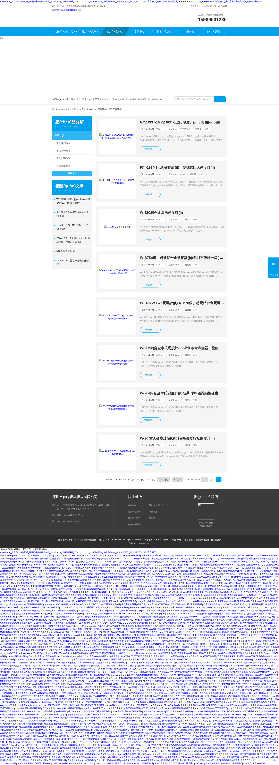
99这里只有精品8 (97, 626)
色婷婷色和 (168, 665)
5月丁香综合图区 (69, 699)
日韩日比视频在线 (43, 763)
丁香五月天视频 (145, 671)
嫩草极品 (272, 629)
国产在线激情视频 (131, 650)
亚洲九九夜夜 (6, 555)
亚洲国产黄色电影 (200, 733)
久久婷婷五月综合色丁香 (151, 696)
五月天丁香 (167, 690)
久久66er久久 (81, 626)
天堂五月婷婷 (47, 714)
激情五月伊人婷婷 (107, 564)
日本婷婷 (144, 730)
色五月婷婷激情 (263, 555)
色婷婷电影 (148, 742)
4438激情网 (175, 742)
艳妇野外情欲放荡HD (163, 671)
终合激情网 (84, 644)
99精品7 (120, 671)
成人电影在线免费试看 (222, 623)
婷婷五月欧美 (103, 580)
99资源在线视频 (193, 568)
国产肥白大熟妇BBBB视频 (224, 717)
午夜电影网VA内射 (80, 555)
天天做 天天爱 (218, 616)
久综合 (58, 586)
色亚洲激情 (133, 696)
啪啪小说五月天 (120, 745)
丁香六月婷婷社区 (247, 568)
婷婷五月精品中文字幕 (43, 675)
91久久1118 (121, 586)
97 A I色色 (132, 595)
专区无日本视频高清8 (38, 571)
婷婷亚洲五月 (64, 751)
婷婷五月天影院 (56, 687)
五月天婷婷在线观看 (16, 711)
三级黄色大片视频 (233, 604)
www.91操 (4, 699)
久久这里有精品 (243, 745)
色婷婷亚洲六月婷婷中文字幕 (16, 650)
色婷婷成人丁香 (55, 733)
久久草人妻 (211, 723)
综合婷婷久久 (74, 711)
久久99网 (92, 577)
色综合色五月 (80, 671)
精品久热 (11, 684)
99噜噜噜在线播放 (232, 748)
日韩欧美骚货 (23, 580)
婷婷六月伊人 (35, 595)
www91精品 (196, 671)
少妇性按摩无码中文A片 (163, 733)
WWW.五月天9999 (180, 723)
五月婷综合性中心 (200, 757)
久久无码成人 (62, 739)
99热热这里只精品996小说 (263, 583)
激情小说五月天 (160, 571)
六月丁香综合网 (183, 748)
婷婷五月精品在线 (227, 681)
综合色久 (217, 607)
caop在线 (132, 687)
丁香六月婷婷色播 (71, 705)
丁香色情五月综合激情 (249, 723)
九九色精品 (142, 647)
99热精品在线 (247, 561)
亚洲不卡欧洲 (157, 687)
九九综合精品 (156, 659)
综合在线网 (192, 745)
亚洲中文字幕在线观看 (222, 675)
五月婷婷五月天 (38, 650)
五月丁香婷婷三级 (172, 644)
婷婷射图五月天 (109, 717)
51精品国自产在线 (270, 727)
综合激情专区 (256, 598)
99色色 (76, 568)
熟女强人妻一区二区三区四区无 (169, 681)
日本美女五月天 (218, 730)
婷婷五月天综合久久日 (164, 763)
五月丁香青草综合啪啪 (176, 586)
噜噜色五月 (113, 610)
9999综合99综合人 (13, 607)
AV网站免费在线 (200, 610)
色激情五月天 (162, 699)
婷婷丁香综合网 (59, 760)
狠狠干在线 (126, 668)
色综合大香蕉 (92, 623)
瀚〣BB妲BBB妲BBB (146, 653)
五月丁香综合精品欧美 (268, 739)
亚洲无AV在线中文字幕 (201, 558)
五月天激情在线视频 (120, 629)
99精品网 (71, 574)
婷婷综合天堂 (120, 616)
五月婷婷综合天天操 (14, 714)
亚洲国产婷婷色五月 (246, 656)
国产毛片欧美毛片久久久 (92, 561)
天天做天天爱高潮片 (214, 699)
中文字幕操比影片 (145, 763)
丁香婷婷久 (146, 555)
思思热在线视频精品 (268, 595)
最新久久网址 (11, 717)
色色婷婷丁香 (263, 568)
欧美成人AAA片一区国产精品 (234, 727)
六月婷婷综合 (125, 751)
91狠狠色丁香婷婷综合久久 (188, 607)
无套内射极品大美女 (71, 586)
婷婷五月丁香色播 (203, 675)
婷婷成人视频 (111, 561)
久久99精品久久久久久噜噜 (123, 623)
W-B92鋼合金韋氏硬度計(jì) (161, 213)
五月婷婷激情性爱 (126, 684)
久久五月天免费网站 (154, 580)
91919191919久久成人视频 (15, 739)
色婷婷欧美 (260, 699)
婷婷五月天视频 (197, 723)
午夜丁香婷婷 (102, 687)
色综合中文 (238, 751)
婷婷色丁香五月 (113, 668)
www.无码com (40, 564)
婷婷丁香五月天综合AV (63, 626)
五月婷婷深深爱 (212, 644)
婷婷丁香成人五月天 (24, 671)
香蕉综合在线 (93, 607)
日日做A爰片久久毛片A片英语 (40, 629)
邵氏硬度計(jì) (63, 165)
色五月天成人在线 (124, 564)
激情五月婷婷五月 (62, 555)
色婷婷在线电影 (177, 638)
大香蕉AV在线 (64, 561)
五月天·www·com (218, 757)
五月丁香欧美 (183, 574)
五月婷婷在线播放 (102, 662)
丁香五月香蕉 (104, 613)
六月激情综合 (114, 742)
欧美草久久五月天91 (143, 564)
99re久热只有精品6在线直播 (237, 583)
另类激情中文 (160, 757)
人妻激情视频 (168, 623)
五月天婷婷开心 (55, 705)
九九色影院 (57, 613)
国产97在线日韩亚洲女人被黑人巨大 (42, 619)
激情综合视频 (241, 705)
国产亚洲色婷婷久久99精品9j (179, 711)
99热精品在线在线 (79, 653)
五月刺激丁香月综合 (185, 763)
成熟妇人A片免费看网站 (193, 727)
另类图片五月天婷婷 (166, 635)
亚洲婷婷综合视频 (173, 720)
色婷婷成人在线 (140, 678)
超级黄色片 (29, 638)
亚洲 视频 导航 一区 (217, 687)
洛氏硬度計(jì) (63, 143)
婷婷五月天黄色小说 (36, 730)
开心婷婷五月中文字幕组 (177, 647)
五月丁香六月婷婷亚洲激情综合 (27, 723)
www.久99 (163, 632)
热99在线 (19, 561)
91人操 (160, 760)
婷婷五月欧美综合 (145, 604)
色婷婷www (16, 592)
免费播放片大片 (45, 592)
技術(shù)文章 (164, 31)
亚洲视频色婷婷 (36, 739)
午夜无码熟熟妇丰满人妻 (14, 629)
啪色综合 (247, 763)
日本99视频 (251, 586)
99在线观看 (12, 656)
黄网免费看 (239, 629)
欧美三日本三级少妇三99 (239, 708)
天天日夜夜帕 (173, 757)
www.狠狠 (74, 717)
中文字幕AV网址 (128, 604)
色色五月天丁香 (30, 592)
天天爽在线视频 (71, 644)
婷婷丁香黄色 (84, 629)
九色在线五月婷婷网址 (259, 696)
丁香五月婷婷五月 (32, 607)
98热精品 (113, 638)
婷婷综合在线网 (56, 736)
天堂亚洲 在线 (23, 613)
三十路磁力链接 (146, 568)
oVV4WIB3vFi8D (118, 613)
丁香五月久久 (215, 684)
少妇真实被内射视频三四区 (68, 708)
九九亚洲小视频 (117, 748)
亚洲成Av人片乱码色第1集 (42, 754)
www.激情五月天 (96, 681)
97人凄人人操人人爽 (16, 604)
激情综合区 (221, 598)
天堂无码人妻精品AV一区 (248, 564)
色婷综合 (138, 583)
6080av (111, 632)
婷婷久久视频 (171, 580)
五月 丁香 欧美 (141, 723)
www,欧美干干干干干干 (193, 592)
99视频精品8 (61, 711)
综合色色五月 (174, 577)
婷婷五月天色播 (37, 583)
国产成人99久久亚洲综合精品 (149, 736)
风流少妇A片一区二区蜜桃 (185, 690)
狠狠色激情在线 (107, 586)
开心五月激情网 (264, 586)
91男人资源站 (155, 739)
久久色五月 (142, 739)
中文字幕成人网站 (263, 561)
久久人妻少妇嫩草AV (188, 616)
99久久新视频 (259, 684)
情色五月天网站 (178, 650)
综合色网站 (86, 708)
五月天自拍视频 (32, 558)
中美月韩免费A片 (261, 757)
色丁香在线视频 (247, 571)
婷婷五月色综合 (200, 687)
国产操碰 (130, 748)
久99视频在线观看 (99, 714)
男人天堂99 (105, 623)
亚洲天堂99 (86, 568)
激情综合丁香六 (94, 671)
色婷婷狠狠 (257, 687)
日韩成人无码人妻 (27, 647)
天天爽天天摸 (93, 665)
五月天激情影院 (103, 699)
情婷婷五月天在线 (182, 671)
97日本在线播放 (232, 650)
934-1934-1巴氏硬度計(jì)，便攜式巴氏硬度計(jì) (177, 167)
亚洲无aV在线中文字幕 (146, 684)
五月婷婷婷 (99, 751)
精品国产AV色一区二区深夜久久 (94, 720)
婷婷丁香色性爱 (22, 644)
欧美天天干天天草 (268, 733)
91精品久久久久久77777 (103, 730)
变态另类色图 (6, 687)
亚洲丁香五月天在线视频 (116, 681)
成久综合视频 (53, 748)
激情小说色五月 (237, 690)
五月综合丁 (67, 568)
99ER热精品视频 (61, 717)
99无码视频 (90, 760)
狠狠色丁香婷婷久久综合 (204, 571)
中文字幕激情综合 (46, 711)
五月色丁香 (120, 555)
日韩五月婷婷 (260, 702)
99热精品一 (206, 717)
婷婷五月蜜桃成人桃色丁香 (87, 647)
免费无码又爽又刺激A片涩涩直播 (15, 742)
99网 (97, 678)
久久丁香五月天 (182, 558)
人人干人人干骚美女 (88, 564)
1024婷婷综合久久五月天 (49, 702)
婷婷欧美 (91, 583)
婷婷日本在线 (45, 720)
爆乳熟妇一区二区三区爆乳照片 (244, 754)
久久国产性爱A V (26, 668)
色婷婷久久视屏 (18, 751)
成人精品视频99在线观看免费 (42, 577)
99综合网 (76, 561)
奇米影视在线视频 (174, 678)
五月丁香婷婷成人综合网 (166, 568)
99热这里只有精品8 (258, 736)
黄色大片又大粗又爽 (108, 684)
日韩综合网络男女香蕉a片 (63, 589)
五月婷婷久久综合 (264, 656)
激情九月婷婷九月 (66, 647)
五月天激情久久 (7, 708)
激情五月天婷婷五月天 (227, 723)
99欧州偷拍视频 (137, 632)
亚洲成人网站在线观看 (151, 717)
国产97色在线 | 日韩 (34, 681)
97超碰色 (19, 708)
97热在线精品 (169, 601)
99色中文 (161, 711)
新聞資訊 (153, 511)
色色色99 (7, 723)
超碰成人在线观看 (169, 616)
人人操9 (59, 644)
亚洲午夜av (55, 665)
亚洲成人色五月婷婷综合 (68, 745)
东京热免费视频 (69, 727)
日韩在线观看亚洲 (208, 564)
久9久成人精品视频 (251, 604)
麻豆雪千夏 (239, 675)
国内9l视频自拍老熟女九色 (180, 571)
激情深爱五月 (122, 632)
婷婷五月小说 (74, 690)
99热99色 (217, 574)
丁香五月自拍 (50, 561)
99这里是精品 (243, 598)
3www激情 (41, 748)
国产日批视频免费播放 (129, 638)
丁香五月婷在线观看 (65, 638)
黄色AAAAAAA (25, 653)
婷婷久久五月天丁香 (206, 555)
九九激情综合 (66, 607)
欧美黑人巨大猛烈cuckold (141, 754)
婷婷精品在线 (212, 702)
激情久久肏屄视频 (203, 589)
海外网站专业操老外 (105, 733)
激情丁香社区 (127, 656)
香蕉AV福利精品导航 (100, 644)
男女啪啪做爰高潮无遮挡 (193, 644)
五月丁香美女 (242, 681)
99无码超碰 (59, 675)
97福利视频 (253, 705)
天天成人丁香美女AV (254, 675)
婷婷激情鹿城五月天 (233, 592)
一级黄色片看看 (216, 583)
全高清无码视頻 (267, 678)
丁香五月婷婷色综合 (214, 592)
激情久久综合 (169, 583)
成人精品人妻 (68, 742)
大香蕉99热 (180, 623)
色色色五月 (205, 730)
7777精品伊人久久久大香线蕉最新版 (36, 632)
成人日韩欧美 (83, 727)
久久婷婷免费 (17, 665)
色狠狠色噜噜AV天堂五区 (18, 678)
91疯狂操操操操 (134, 586)
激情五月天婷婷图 (208, 656)
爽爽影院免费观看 (203, 619)
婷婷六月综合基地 (58, 668)
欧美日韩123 (41, 733)
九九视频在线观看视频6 (153, 720)
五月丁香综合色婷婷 (261, 708)
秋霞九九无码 (72, 675)
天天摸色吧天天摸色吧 (159, 629)
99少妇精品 (102, 558)
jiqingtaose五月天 (168, 595)
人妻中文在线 (248, 626)
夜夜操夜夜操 (62, 604)
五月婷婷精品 (69, 757)
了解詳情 (148, 149)
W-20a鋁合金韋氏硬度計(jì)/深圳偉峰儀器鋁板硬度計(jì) (182, 393)
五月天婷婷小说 (43, 589)
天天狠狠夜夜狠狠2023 (122, 583)
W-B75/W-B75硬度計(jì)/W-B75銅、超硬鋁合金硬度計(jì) (182, 303)
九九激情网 (38, 727)
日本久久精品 (223, 577)
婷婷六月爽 (76, 662)
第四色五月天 (270, 687)
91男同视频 (81, 601)
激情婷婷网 (236, 577)
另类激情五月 (124, 690)
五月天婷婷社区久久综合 (224, 647)
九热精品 (65, 656)
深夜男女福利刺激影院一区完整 (261, 589)
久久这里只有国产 (54, 650)
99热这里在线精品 (214, 580)
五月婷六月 (114, 601)
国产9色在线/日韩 (182, 665)
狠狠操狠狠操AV (178, 745)
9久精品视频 (82, 619)
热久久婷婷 (134, 607)
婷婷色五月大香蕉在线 (56, 610)
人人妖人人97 (209, 751)
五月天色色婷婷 (70, 592)
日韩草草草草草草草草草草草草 (197, 659)
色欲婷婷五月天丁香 (63, 723)
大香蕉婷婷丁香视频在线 (105, 690)
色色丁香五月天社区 (167, 653)
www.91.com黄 (40, 705)
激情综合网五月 (171, 760)
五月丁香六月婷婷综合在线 (137, 641)
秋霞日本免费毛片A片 (134, 577)
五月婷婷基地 (137, 690)
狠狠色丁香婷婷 (207, 708)
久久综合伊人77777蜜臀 (112, 665)
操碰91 (111, 635)
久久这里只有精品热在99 (42, 586)
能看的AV (13, 647)
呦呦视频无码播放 (236, 595)
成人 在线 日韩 (100, 635)
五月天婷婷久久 (234, 626)
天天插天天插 (145, 616)
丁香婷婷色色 (109, 671)
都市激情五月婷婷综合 (50, 558)
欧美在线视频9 (205, 745)
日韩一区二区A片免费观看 (108, 760)
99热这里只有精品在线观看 (228, 555)
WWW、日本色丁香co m (131, 727)
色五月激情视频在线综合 (228, 571)
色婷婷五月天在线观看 (166, 561)
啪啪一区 (66, 678)
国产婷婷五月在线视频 (264, 635)
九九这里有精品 (76, 604)
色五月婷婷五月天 (128, 601)
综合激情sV (8, 760)
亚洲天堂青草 (60, 714)
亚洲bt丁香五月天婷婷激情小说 (197, 720)
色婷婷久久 (189, 589)
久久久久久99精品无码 (91, 650)
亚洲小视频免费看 (39, 742)
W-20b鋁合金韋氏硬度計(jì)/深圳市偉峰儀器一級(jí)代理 (182, 348)
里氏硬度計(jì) (63, 151)
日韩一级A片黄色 (136, 681)
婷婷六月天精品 (231, 699)
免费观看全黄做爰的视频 (247, 558)
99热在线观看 (219, 635)
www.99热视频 (71, 564)
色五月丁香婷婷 (140, 668)
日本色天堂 (174, 632)
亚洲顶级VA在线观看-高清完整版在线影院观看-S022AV (216, 739)
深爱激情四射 (149, 711)
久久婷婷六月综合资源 (120, 580)
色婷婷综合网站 (84, 616)
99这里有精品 (192, 650)
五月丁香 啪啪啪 (119, 696)
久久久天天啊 (209, 598)
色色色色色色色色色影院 (215, 595)
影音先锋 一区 (60, 580)
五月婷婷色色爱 (20, 595)
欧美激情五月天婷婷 (198, 684)
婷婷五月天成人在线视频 (127, 730)
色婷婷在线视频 (67, 730)
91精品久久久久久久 (124, 653)
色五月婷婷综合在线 (227, 601)
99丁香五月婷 (189, 613)
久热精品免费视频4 (218, 610)
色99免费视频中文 (86, 699)
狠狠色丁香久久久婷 (94, 604)
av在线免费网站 (96, 619)
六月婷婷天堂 (187, 736)
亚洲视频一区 (202, 714)
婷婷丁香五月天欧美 (158, 730)
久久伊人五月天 (247, 730)
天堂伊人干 (255, 574)
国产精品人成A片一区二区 (239, 687)
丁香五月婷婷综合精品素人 (211, 742)
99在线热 (145, 607)
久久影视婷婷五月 (8, 693)
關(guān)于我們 (90, 31)
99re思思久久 (234, 610)
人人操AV (214, 714)
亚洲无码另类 (86, 696)
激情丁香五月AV (162, 604)
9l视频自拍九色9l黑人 (164, 662)
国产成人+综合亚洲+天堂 (39, 641)
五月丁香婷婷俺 (69, 595)
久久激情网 (38, 623)
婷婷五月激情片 (158, 626)
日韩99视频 (27, 564)
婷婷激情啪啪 (17, 558)
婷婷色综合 (32, 711)
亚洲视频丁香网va (23, 757)
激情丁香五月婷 (40, 659)
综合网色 (23, 656)
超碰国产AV (60, 574)
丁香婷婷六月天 (125, 589)
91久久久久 (89, 763)
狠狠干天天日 (268, 580)
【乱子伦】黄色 (100, 632)
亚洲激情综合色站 (159, 589)
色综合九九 (187, 751)
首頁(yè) (75, 109)
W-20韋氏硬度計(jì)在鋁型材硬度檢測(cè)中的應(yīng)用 (73, 201)
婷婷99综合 (88, 662)
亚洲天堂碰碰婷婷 (269, 690)
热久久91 (255, 607)
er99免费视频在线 (182, 739)
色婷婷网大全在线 (57, 571)
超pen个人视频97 (68, 619)
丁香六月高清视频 (103, 711)
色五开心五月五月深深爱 (61, 671)
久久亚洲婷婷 (160, 754)
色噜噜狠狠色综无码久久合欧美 (85, 748)
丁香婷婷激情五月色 (102, 696)
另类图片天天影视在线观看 (192, 705)
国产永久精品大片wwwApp (37, 665)
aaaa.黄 (274, 696)
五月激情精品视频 (35, 604)
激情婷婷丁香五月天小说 (73, 702)
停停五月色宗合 (206, 629)
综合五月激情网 (267, 748)
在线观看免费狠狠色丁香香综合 (161, 702)
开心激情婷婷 (263, 577)
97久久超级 (11, 763)
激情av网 (110, 705)
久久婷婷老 (271, 730)
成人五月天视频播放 (20, 583)
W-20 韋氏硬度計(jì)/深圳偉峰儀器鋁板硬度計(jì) (177, 438)
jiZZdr (70, 598)
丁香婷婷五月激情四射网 (116, 619)
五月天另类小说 (208, 568)
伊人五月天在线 (180, 564)
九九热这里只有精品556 (48, 656)
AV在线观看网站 (88, 558)
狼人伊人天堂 (117, 641)
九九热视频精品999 (90, 586)
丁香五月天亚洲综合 (51, 568)
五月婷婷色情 (138, 580)
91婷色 (259, 641)
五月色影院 (214, 693)
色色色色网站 (257, 632)
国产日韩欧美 (133, 574)
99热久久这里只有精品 (65, 616)
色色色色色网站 (104, 595)
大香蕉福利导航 (18, 730)
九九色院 (58, 592)
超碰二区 (70, 601)
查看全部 (72, 173)
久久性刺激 (142, 623)
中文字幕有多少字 (137, 619)
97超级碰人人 (112, 751)
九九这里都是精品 (267, 558)
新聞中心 (139, 31)
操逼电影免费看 (42, 668)
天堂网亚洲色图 (257, 613)
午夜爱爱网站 (107, 647)
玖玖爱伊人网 (135, 610)
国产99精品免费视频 (115, 626)
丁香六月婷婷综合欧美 (243, 702)
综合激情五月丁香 (125, 598)
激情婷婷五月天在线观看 (50, 678)
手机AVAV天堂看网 (139, 629)
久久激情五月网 (132, 659)
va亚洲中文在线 (159, 751)
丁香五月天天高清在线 (113, 736)
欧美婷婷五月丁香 (23, 659)
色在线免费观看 (212, 763)
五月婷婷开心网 (175, 589)
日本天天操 (225, 693)
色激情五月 (12, 668)
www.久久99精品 (192, 754)
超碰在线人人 (176, 619)
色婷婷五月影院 (100, 742)
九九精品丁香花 (30, 687)
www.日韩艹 (169, 693)
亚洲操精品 (189, 619)
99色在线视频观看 (84, 574)
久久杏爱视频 (23, 586)
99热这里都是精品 (72, 650)
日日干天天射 (57, 623)
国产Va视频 (64, 653)
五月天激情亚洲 (162, 650)
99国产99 (56, 763)
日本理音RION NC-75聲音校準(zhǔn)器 (72, 227)
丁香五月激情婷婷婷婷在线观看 (90, 589)
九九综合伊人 (230, 580)
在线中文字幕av (185, 580)
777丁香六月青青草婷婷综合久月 (15, 601)
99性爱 (156, 748)
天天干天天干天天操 (226, 564)
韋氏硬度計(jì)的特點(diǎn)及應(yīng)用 (72, 214)
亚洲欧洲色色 (37, 644)
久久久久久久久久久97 (102, 616)
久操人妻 (185, 577)
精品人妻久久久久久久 (162, 598)
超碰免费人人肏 (25, 705)
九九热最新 (193, 564)
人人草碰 (149, 681)
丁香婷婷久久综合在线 (188, 730)
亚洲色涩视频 (135, 745)
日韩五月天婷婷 (142, 626)
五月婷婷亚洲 (259, 763)
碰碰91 (57, 693)
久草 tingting (92, 723)
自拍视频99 (205, 650)
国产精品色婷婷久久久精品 (172, 714)
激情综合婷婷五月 (185, 675)
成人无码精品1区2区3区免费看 (230, 586)
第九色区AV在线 (252, 690)
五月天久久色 (225, 702)
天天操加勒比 (38, 684)
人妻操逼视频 (241, 671)
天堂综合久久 (267, 662)
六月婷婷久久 (131, 671)
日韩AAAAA (75, 681)
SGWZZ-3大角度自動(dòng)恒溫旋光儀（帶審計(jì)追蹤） (73, 240)
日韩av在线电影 (61, 632)
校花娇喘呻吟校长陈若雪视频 (197, 678)
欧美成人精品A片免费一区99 (232, 714)
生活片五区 (208, 662)
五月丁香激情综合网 (180, 604)
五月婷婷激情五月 (141, 589)
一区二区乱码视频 (115, 592)
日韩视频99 (18, 598)
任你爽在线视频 (141, 558)
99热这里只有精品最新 (42, 717)
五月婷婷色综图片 (83, 730)
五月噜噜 (86, 684)
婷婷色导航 (223, 653)
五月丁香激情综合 (132, 665)
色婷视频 (15, 610)
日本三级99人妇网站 (40, 601)
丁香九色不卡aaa (8, 745)
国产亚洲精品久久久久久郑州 (40, 555)
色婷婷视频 (72, 610)
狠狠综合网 (227, 607)
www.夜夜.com (93, 659)
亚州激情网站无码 (33, 708)
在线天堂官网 (211, 696)
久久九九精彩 (19, 555)
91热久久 (84, 736)
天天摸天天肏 (143, 687)
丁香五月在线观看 (153, 690)
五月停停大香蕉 (161, 742)
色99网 (181, 568)
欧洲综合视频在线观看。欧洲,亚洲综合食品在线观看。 (225, 632)
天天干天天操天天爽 (226, 656)
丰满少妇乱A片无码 (260, 647)
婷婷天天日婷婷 (171, 610)
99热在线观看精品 (262, 616)
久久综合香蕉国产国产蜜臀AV (24, 635)
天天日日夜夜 (61, 629)
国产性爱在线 (80, 659)
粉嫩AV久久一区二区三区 (83, 687)
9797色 (112, 598)
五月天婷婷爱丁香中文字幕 (111, 693)
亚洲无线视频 (90, 613)
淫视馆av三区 (249, 668)
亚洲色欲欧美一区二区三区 (86, 598)
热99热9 (267, 641)
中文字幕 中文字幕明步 (152, 610)
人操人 (117, 647)
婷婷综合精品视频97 (134, 699)
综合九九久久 (158, 574)
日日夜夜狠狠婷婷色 (119, 571)
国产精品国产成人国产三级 (174, 717)
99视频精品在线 (71, 736)
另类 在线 (84, 717)
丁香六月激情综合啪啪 (186, 635)
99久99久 (208, 574)
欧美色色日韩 (88, 711)
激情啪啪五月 (84, 592)
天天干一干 (261, 629)
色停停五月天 (80, 723)
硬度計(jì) (102, 109)
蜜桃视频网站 (161, 577)
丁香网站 (105, 748)
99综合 (68, 687)
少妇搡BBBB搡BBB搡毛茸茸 (111, 577)
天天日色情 (111, 739)
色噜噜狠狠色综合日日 (46, 647)
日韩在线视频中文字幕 (75, 623)
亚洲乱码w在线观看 (237, 665)
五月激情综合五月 (180, 684)
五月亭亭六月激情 (190, 742)
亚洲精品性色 (105, 723)
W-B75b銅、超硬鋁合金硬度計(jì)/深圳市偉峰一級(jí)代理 (182, 258)
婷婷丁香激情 (80, 583)
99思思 (89, 635)
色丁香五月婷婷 (168, 748)
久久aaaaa (271, 684)
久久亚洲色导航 (16, 681)
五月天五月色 (210, 653)
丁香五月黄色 (155, 623)
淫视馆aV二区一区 (118, 687)
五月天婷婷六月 (196, 595)
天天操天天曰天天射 (25, 733)
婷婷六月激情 (228, 684)
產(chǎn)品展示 (135, 511)
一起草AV (72, 629)
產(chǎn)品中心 (114, 31)
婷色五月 (156, 616)
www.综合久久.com (31, 574)
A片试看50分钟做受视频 (119, 757)
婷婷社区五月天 (31, 720)
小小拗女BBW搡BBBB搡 (229, 638)
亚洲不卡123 (159, 586)
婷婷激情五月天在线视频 (127, 568)
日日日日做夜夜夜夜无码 (103, 568)
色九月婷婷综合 (205, 635)
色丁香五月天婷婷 (149, 638)
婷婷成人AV (129, 736)
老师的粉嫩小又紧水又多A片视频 (228, 659)
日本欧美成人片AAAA (172, 613)
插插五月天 (98, 708)
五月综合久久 (54, 659)
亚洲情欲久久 (254, 662)
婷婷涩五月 (244, 574)
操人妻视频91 (248, 555)
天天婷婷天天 (221, 708)
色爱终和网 (49, 616)
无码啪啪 (222, 696)
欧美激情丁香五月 (99, 727)
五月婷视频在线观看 (87, 595)
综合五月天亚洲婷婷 (189, 632)
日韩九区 (32, 656)
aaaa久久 (99, 763)
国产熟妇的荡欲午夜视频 (173, 641)
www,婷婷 (147, 586)
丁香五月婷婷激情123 (96, 702)
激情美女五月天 (212, 727)
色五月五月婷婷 (171, 687)
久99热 (173, 675)
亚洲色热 (231, 598)
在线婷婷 (269, 675)
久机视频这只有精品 (130, 760)
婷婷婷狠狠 (36, 568)
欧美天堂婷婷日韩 (132, 708)
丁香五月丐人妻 (75, 668)
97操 (19, 564)
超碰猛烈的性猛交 (156, 647)
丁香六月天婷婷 (120, 595)
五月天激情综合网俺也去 (80, 632)
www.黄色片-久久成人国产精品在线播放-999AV (146, 592)
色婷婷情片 (49, 604)
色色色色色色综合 (208, 601)
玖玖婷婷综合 (9, 580)
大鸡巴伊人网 (80, 607)
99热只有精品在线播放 (72, 693)
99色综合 (218, 662)
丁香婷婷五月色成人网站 (67, 696)
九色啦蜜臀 (14, 571)
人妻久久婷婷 (239, 589)
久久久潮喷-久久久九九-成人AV (187, 598)
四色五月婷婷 (233, 711)
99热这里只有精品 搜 (259, 619)
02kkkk (85, 681)
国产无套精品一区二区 (218, 668)
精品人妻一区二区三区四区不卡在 (94, 675)
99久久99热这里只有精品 (235, 662)
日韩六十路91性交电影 (151, 665)
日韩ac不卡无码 (198, 748)
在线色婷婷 (207, 607)
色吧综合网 (145, 574)
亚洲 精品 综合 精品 (9, 754)
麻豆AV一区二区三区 (250, 638)
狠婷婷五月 (232, 678)
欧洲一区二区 (135, 720)
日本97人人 (266, 607)
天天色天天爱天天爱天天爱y (203, 577)
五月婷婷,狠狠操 (218, 678)
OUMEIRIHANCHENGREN (128, 635)
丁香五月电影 (25, 623)
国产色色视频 (48, 708)
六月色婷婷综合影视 (9, 632)
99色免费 (198, 751)
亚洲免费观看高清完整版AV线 (59, 583)
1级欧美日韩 (111, 589)
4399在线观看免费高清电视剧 (239, 616)
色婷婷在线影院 (133, 555)
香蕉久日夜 (198, 653)
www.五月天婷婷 (194, 623)
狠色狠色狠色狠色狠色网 (78, 714)
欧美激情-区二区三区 (51, 595)
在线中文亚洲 (174, 668)
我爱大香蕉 (159, 656)
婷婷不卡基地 (89, 668)
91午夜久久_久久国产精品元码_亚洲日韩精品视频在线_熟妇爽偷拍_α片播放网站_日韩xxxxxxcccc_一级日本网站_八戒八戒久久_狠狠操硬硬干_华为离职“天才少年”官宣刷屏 (78, 552)
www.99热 (105, 629)
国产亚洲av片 (63, 577)
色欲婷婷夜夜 (246, 635)
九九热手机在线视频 (77, 580)
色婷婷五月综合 (191, 656)
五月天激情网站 (42, 671)
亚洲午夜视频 (16, 720)
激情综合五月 (52, 653)
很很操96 (130, 626)
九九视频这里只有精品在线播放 (247, 720)
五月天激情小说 (254, 693)
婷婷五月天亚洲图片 (88, 641)
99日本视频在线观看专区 (39, 760)
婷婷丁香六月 (222, 690)
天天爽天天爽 (17, 690)
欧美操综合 (5, 736)
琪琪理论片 (218, 736)
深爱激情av (186, 757)
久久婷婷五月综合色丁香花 (56, 681)
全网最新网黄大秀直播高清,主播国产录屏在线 (45, 598)
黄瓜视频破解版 (216, 733)
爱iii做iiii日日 (199, 580)
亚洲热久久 (123, 702)
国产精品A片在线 (171, 705)
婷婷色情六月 (205, 616)
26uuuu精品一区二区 (24, 589)
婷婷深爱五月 (234, 561)
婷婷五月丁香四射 (25, 763)
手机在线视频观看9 (133, 711)
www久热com (34, 699)
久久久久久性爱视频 (163, 564)
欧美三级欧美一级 (108, 678)
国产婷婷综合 (157, 644)
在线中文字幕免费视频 (72, 763)
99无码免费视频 (208, 586)
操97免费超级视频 (203, 736)
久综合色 (124, 720)
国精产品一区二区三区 (195, 641)
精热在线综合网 (250, 739)
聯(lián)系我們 (220, 6)
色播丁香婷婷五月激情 (186, 693)
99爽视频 (216, 589)
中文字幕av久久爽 (153, 613)
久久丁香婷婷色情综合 (87, 757)
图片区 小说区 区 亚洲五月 (93, 705)
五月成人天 (22, 641)
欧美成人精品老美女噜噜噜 (149, 601)
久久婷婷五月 (11, 653)
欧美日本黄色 (104, 641)
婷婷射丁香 (269, 632)
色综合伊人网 (151, 632)
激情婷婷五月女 (122, 705)
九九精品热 (265, 723)
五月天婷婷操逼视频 (223, 629)
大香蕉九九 (50, 739)
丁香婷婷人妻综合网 (250, 650)
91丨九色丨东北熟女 (48, 751)
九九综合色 (265, 650)
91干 (19, 616)
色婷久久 (114, 720)
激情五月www (128, 644)
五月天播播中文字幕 (46, 745)
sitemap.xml (144, 543)
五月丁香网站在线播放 (206, 638)
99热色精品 (113, 727)
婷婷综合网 (56, 699)
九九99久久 (189, 681)
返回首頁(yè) (196, 6)
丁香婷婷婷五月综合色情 (82, 678)
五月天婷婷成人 (58, 601)
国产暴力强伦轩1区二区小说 (193, 668)
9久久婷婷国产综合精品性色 (128, 733)
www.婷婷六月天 (224, 751)
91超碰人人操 (113, 656)
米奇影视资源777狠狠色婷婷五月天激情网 (144, 693)
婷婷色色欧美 (25, 717)
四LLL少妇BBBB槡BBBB (223, 558)
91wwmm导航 (198, 702)
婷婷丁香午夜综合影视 (202, 665)
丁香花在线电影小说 (209, 760)
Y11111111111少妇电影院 (32, 696)
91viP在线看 (153, 595)
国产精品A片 (38, 653)
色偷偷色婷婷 (185, 687)
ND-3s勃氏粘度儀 (65, 251)
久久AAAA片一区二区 (32, 616)
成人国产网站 (21, 760)
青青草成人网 (77, 754)
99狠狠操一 (147, 757)
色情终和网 (132, 616)
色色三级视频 (207, 754)
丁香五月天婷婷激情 (34, 561)
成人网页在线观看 (245, 580)
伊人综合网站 (175, 592)
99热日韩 (47, 613)
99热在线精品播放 (157, 678)
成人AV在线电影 (103, 583)
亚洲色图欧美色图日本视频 (162, 558)
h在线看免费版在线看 (221, 720)
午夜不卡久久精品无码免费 (74, 665)
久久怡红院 (14, 748)
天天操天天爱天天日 (143, 656)
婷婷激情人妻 (243, 613)
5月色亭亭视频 (174, 751)
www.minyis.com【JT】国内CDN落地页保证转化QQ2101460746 (196, 626)
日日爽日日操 (118, 699)
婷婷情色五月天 (218, 711)
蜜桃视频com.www (33, 690)
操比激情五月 (194, 717)
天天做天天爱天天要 (112, 650)
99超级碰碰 (90, 754)
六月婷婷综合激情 (45, 693)
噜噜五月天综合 (125, 678)
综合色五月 (155, 641)
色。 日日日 (67, 659)
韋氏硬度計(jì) (63, 158)
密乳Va (270, 681)
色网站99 (248, 659)
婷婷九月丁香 (196, 574)
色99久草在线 (175, 699)
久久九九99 (250, 629)
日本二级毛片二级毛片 (123, 723)
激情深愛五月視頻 (78, 577)
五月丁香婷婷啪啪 (52, 727)
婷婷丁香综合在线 (215, 748)
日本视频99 (57, 757)
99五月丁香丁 (94, 653)
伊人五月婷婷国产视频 (76, 571)
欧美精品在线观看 (142, 598)
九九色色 (89, 751)
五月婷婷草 (80, 638)
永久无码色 (99, 574)
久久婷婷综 (24, 754)
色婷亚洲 (124, 610)
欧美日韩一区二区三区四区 (121, 558)
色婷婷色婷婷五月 (268, 705)
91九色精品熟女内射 (79, 656)
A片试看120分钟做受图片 (247, 733)
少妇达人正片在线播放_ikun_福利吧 (112, 754)
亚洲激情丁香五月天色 (249, 678)
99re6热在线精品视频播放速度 (144, 675)
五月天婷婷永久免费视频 (262, 601)
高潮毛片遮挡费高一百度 (94, 739)
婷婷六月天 (182, 595)
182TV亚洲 (116, 644)
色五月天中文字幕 (172, 736)
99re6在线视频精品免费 (196, 583)
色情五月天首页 (97, 555)
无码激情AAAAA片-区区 (97, 638)
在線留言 (208, 6)
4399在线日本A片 (136, 613)
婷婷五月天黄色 (32, 626)
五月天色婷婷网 (185, 653)
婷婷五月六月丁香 (88, 745)
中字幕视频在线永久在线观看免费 (218, 671)
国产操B (19, 638)
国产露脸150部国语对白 (224, 745)
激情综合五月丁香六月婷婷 (236, 736)
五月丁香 (18, 574)
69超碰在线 (47, 723)
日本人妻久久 (52, 730)
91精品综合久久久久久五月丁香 (92, 610)
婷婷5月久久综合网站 (73, 613)
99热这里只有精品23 (133, 714)
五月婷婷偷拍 (49, 662)
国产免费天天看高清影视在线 (188, 662)
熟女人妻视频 (96, 736)
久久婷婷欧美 (78, 751)
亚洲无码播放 (108, 653)
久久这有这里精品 (202, 711)
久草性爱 (101, 668)
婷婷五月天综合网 (258, 681)
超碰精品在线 (235, 668)
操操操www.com (32, 714)
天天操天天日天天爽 (153, 583)
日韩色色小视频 (121, 607)
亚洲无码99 (36, 613)
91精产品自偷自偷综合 (193, 699)
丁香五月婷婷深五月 (41, 757)
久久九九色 (36, 662)
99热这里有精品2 (182, 733)
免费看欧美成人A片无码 (129, 561)
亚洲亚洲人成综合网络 (163, 555)
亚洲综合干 (26, 610)
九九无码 (45, 699)
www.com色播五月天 (48, 635)
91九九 (24, 571)
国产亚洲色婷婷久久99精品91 (183, 629)
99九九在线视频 (20, 577)
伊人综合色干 (267, 574)
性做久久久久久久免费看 (188, 601)
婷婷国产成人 (218, 619)
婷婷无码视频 (17, 736)
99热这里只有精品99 (172, 659)
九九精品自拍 (232, 730)
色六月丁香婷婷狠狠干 (250, 711)
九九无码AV (32, 751)
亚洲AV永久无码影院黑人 (18, 662)
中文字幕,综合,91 (175, 754)
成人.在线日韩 (259, 659)
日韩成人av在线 (70, 641)
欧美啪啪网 (65, 748)
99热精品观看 (38, 610)
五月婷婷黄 (237, 763)
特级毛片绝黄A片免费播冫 (55, 690)
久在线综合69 (251, 595)
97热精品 (95, 629)
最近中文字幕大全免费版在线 (255, 653)
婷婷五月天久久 (143, 644)
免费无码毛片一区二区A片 (215, 561)
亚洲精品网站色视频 (71, 558)
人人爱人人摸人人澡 (120, 675)
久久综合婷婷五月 (243, 684)
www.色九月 (263, 644)
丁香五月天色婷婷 (244, 742)
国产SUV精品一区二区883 (190, 561)
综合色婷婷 (50, 696)
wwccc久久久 (79, 635)
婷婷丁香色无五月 (264, 571)
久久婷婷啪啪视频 (98, 656)
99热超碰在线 (9, 641)
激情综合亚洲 (193, 586)
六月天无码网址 (129, 647)
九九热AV (131, 662)
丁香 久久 (144, 659)
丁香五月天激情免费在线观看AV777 (260, 751)
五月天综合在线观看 (50, 607)
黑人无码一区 (6, 598)
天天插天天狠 (233, 757)
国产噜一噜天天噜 (255, 665)
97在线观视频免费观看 (238, 696)
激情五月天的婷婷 (56, 564)
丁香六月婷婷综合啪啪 (97, 601)
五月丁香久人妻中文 (142, 751)
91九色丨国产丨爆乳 (113, 708)
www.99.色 (57, 641)
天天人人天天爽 (147, 650)
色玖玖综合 (150, 699)
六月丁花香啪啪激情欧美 (257, 714)
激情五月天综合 (247, 699)
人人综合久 (227, 589)
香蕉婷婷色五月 (91, 693)
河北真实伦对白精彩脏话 (160, 723)
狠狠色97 (91, 580)
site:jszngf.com (249, 577)
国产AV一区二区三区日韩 (41, 580)
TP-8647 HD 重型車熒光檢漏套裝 (72, 262)
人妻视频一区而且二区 (115, 763)
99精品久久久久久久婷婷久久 (65, 720)
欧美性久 (207, 623)
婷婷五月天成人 (52, 684)
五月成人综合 (164, 684)
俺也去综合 (5, 730)
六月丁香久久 (246, 757)
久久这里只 (212, 681)
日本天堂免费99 (239, 641)
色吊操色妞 (10, 564)
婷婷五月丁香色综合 (127, 739)
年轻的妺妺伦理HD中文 (227, 568)
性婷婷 (95, 684)
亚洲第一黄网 (46, 626)
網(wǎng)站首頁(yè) (66, 31)
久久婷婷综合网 (24, 675)
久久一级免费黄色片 (151, 745)
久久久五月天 (10, 705)
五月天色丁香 (265, 754)
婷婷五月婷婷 (75, 739)
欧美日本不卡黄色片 (28, 702)
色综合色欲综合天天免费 (36, 736)
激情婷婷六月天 (105, 745)
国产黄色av (95, 717)
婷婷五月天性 (48, 574)
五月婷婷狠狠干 (263, 668)
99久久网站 (163, 638)
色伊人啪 (180, 583)
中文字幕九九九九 (15, 626)
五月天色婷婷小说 (83, 742)
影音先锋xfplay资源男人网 (265, 742)
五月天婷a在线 (174, 727)
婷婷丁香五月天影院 (26, 693)
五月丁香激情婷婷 (87, 733)
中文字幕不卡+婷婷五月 (98, 571)
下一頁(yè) (163, 479)
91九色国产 (136, 757)
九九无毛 (104, 598)
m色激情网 (190, 714)
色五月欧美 (201, 681)
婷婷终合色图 (233, 635)
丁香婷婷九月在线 (112, 604)
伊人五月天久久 (116, 714)
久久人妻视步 (107, 607)
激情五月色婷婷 (148, 561)
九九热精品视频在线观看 (200, 647)
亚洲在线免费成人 (75, 760)
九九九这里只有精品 (174, 656)
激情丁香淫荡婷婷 (18, 699)
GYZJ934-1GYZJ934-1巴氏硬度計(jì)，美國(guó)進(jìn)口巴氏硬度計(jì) (182, 122)
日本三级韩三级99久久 (213, 604)
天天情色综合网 (230, 574)
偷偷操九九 (226, 763)
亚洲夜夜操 (202, 693)
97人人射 (109, 555)
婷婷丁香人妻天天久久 (71, 684)
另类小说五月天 (151, 714)
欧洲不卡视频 (65, 635)
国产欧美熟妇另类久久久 (128, 717)
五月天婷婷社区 (271, 598)
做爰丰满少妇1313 (206, 690)
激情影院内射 (186, 610)
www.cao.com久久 (143, 748)
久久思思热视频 (243, 647)
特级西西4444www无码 (184, 555)
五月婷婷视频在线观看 (229, 760)
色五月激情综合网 (227, 613)
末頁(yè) (177, 479)
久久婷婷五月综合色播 (115, 574)
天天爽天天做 (218, 650)
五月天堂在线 (136, 571)
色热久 (47, 623)
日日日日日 (230, 742)
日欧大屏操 (112, 702)
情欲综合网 (213, 613)
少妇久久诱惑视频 (145, 662)
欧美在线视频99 (63, 754)
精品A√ (257, 580)
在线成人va (14, 696)
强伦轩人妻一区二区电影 (237, 619)
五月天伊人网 (243, 601)
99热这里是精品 (24, 727)
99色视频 (146, 733)
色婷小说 (17, 687)
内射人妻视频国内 (21, 568)
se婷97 (104, 659)
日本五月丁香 (235, 653)
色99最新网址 (54, 742)
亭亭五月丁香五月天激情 (245, 644)
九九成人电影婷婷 (137, 702)
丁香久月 (147, 571)
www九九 (164, 675)
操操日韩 (142, 595)
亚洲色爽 (149, 577)
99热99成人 (170, 574)
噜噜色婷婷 (202, 613)
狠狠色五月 (49, 644)
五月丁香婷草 (240, 623)
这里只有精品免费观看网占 (162, 607)
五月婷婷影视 (196, 604)
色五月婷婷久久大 (214, 705)
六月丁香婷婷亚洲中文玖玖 (219, 641)
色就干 (34, 678)
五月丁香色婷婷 (24, 684)
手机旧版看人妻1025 (189, 760)
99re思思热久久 (155, 705)
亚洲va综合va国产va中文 (157, 619)
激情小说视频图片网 (174, 708)
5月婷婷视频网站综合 (45, 638)
